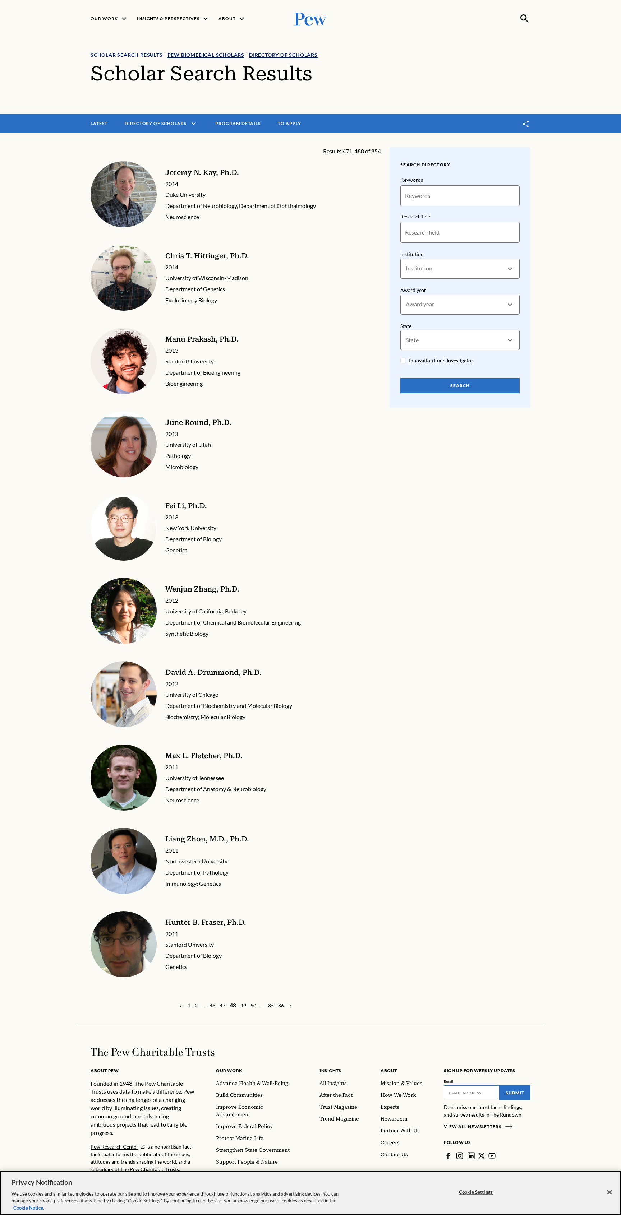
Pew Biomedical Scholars (205, 55)
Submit (515, 1092)
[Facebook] (448, 1155)
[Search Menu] (524, 18)
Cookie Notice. (28, 1207)
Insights (330, 1070)
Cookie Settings (476, 1192)
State (405, 326)
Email (449, 1081)
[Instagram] (459, 1155)
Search (460, 385)
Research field (416, 216)
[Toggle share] (526, 124)
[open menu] (193, 123)
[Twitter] (481, 1156)
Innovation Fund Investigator (441, 360)
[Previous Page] (180, 1005)
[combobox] (406, 268)
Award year (413, 290)
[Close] (609, 1192)
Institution (412, 254)
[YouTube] (492, 1155)
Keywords (411, 180)
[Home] (153, 1052)
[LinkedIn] (471, 1155)
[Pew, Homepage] (310, 18)
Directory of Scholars (283, 55)
